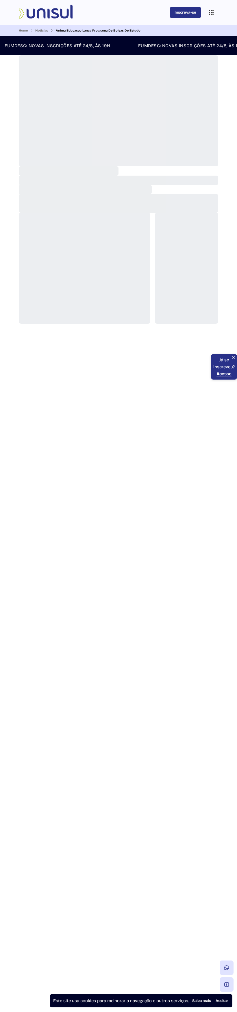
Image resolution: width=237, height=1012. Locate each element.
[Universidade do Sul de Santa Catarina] (93, 12)
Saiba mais (201, 1000)
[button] (227, 968)
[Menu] (211, 12)
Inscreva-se (185, 12)
